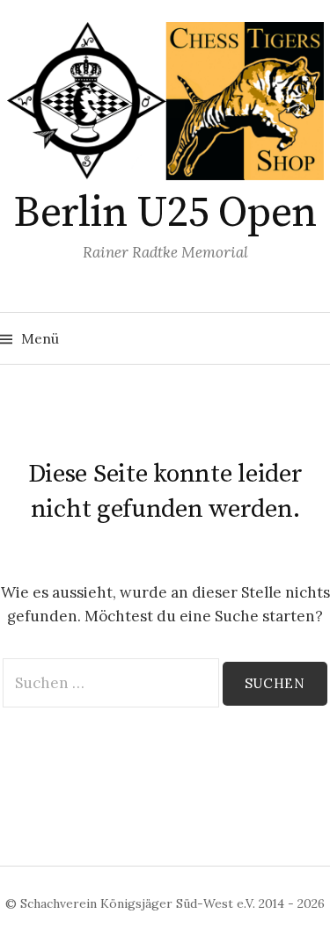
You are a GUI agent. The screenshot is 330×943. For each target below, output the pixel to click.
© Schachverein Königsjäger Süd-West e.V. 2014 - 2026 (165, 903)
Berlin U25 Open (165, 213)
